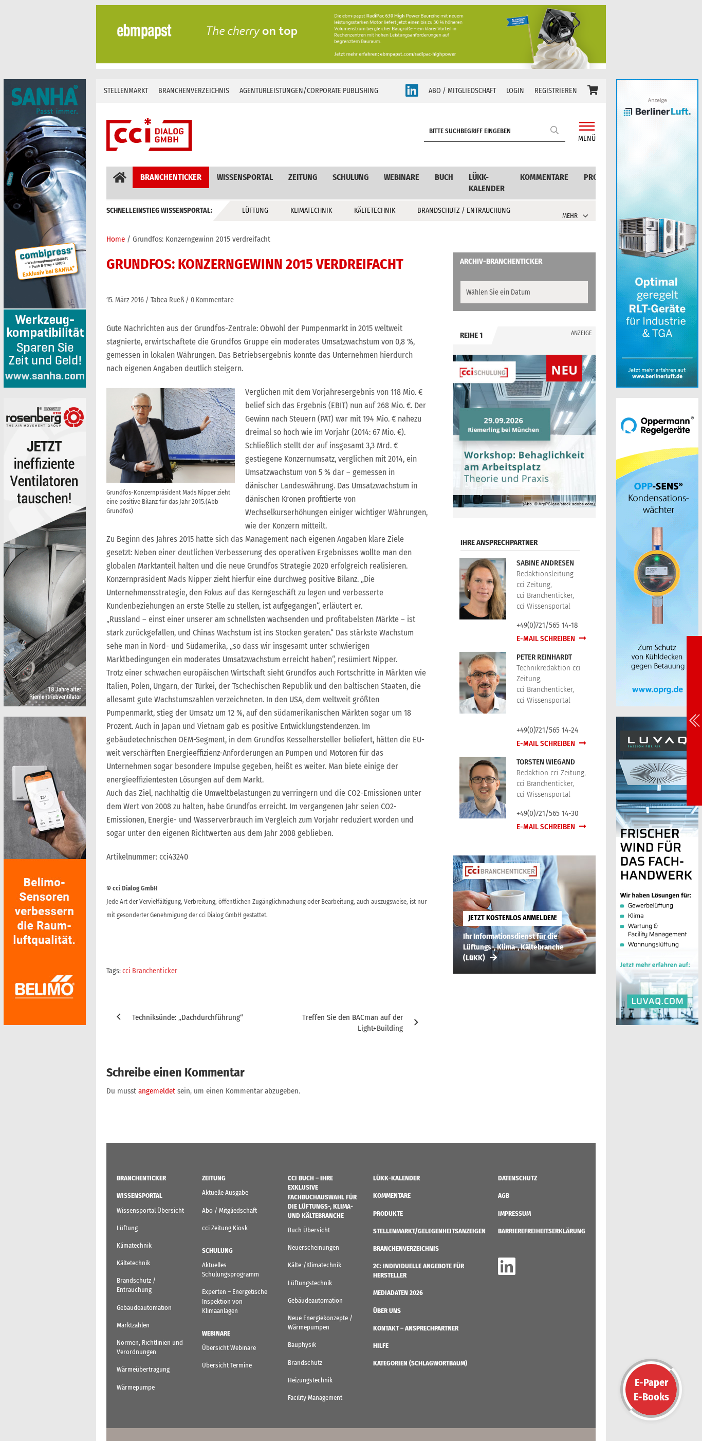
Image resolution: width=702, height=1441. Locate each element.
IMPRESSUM (514, 1213)
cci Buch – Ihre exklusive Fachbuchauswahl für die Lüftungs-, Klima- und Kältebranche (322, 1196)
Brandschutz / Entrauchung (463, 210)
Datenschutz (517, 1178)
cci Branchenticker (149, 970)
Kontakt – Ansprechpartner (415, 1328)
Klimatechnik (311, 210)
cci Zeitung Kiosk (225, 1228)
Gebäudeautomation (144, 1307)
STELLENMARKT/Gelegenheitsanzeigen (429, 1231)
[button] (592, 91)
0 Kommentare (212, 300)
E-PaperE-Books (651, 1389)
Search (555, 130)
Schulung (350, 177)
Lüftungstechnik (310, 1283)
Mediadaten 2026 (398, 1293)
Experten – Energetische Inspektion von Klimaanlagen (234, 1301)
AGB (503, 1195)
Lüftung (255, 210)
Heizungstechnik (310, 1380)
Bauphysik (302, 1344)
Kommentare (544, 177)
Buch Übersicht (309, 1230)
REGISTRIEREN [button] (555, 90)
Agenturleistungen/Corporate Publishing (308, 90)
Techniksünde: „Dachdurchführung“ (187, 1017)
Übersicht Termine (227, 1365)
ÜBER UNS (387, 1311)
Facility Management (315, 1397)
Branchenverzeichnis (193, 90)
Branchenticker (170, 177)
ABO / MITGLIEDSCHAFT (462, 90)
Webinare (401, 177)
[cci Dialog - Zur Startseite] (149, 134)
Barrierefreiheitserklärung (541, 1231)
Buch (444, 177)
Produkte (388, 1213)
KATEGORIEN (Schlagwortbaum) (420, 1363)
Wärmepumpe (136, 1387)
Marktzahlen (133, 1325)
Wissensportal (245, 177)
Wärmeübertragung (143, 1369)
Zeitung (302, 177)
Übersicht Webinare (229, 1348)
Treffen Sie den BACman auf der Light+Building (352, 1023)
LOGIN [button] (515, 90)
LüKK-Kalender (487, 182)
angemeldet (156, 1091)
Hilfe (381, 1345)
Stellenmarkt (126, 90)
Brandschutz (305, 1362)
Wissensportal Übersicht (150, 1210)
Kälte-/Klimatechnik (314, 1265)
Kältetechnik (374, 210)
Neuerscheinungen (313, 1247)
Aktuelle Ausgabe (225, 1192)
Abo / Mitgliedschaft (229, 1210)
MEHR (570, 216)
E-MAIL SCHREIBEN (546, 638)
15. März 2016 (125, 300)
